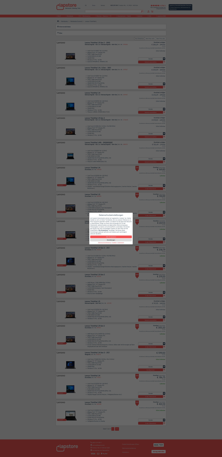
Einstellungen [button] (111, 240)
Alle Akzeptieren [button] (111, 237)
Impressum (121, 242)
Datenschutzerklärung (104, 242)
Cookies (114, 242)
